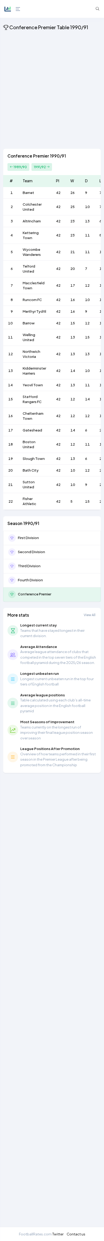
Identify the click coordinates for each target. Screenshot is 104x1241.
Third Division (29, 566)
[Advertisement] (52, 90)
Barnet (28, 192)
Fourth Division (30, 580)
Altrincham (32, 221)
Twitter (57, 1234)
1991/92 (40, 167)
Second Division (31, 552)
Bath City (31, 470)
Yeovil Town (33, 385)
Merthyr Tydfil (34, 311)
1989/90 (20, 167)
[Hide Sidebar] (17, 9)
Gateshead (32, 430)
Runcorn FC (32, 300)
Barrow (29, 323)
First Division (28, 538)
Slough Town (34, 458)
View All (89, 615)
